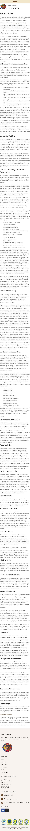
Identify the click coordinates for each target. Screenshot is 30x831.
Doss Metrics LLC (18, 828)
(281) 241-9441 (8, 795)
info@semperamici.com (6, 714)
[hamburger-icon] (28, 6)
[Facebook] (14, 1)
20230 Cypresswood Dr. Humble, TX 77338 (16, 802)
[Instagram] (16, 1)
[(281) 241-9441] (2, 795)
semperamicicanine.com (16, 23)
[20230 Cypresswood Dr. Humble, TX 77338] (2, 803)
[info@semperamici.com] (2, 799)
